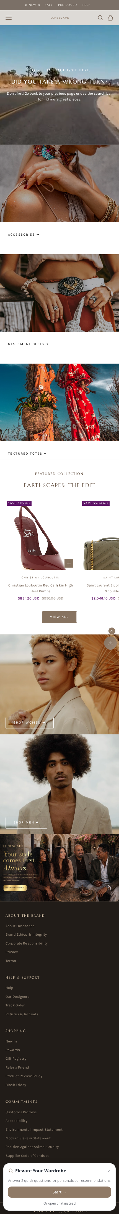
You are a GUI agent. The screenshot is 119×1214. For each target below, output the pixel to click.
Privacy (12, 952)
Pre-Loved (67, 5)
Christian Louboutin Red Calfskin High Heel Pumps (40, 588)
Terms (11, 961)
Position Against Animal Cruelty (32, 1147)
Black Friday (16, 1085)
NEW (32, 5)
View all (59, 617)
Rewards (13, 1050)
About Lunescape (20, 926)
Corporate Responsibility (27, 943)
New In (11, 1041)
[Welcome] (59, 867)
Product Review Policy (24, 1076)
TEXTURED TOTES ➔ (27, 453)
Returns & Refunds (22, 1014)
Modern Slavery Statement (28, 1138)
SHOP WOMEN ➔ (30, 722)
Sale (49, 5)
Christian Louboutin (41, 577)
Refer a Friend (17, 1067)
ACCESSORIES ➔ (24, 234)
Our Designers (18, 996)
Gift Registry (16, 1058)
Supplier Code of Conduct (27, 1155)
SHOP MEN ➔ (26, 822)
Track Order (15, 1005)
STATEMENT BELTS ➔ (28, 344)
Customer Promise (21, 1112)
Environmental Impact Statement (34, 1129)
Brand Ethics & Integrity (26, 934)
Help (86, 5)
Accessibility (16, 1121)
